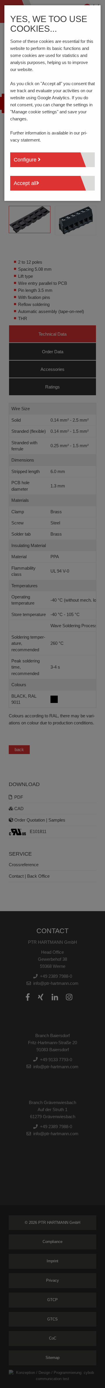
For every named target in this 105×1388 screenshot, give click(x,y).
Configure (26, 160)
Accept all (25, 183)
